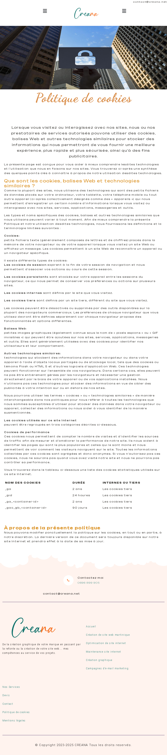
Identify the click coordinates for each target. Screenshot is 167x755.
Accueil (91, 626)
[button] (45, 11)
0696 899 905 (89, 582)
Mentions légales (14, 720)
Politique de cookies (16, 712)
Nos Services (11, 687)
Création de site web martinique (108, 634)
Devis (6, 695)
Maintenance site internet (103, 651)
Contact (7, 703)
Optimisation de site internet (106, 643)
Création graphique (99, 660)
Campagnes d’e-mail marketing (107, 668)
